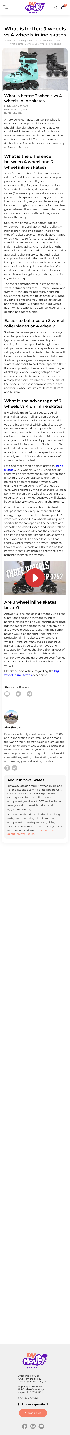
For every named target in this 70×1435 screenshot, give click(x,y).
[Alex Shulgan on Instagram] (7, 768)
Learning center (25, 40)
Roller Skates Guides (49, 40)
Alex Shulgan (15, 112)
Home (8, 40)
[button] (7, 694)
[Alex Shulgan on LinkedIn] (15, 768)
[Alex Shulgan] (11, 717)
